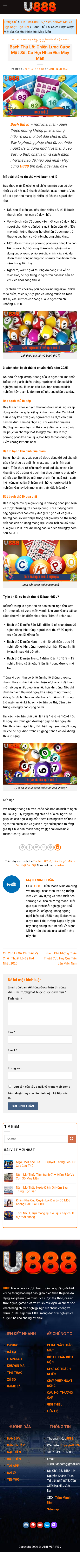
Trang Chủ (10, 22)
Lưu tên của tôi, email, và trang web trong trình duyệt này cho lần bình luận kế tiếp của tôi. (39, 1092)
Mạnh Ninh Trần (59, 69)
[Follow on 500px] (47, 1525)
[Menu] (5, 6)
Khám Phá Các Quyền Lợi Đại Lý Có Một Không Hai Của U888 (43, 1202)
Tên (11, 1032)
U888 (36, 886)
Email (12, 1050)
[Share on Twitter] (36, 847)
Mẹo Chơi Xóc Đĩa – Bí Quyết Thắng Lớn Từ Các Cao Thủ (45, 1164)
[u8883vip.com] (40, 7)
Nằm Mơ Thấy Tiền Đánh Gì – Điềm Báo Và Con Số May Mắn (45, 1176)
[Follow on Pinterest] (33, 1525)
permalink (58, 865)
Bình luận (15, 998)
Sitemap (53, 1509)
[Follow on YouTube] (40, 1525)
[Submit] (72, 1139)
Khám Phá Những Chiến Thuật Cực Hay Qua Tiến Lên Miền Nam (60, 958)
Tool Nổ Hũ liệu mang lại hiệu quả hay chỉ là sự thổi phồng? (45, 1215)
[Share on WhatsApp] (22, 847)
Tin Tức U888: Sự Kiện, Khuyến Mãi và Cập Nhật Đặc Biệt (40, 40)
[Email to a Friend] (43, 847)
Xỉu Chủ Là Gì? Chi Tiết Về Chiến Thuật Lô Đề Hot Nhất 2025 (20, 958)
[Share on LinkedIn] (57, 847)
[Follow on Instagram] (26, 1525)
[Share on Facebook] (29, 847)
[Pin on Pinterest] (50, 847)
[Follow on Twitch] (54, 1525)
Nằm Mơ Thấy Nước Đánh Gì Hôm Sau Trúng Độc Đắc (42, 1189)
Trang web (15, 1068)
